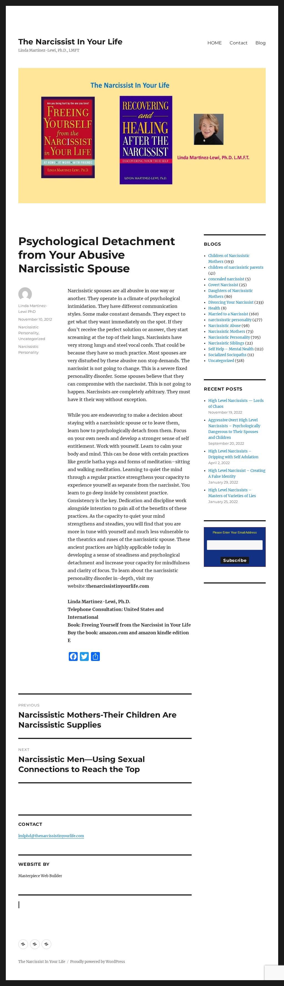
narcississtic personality (230, 320)
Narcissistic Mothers (226, 331)
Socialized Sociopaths (227, 355)
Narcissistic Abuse (224, 325)
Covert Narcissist (223, 285)
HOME (214, 43)
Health (214, 308)
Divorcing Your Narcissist (230, 302)
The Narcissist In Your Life (70, 41)
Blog (260, 43)
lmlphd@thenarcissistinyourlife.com (51, 836)
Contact (239, 43)
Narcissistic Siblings (226, 343)
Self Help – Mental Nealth (231, 349)
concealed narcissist (226, 279)
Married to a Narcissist (228, 314)
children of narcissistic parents (235, 267)
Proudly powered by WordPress (97, 961)
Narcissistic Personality (229, 337)
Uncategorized (31, 338)
